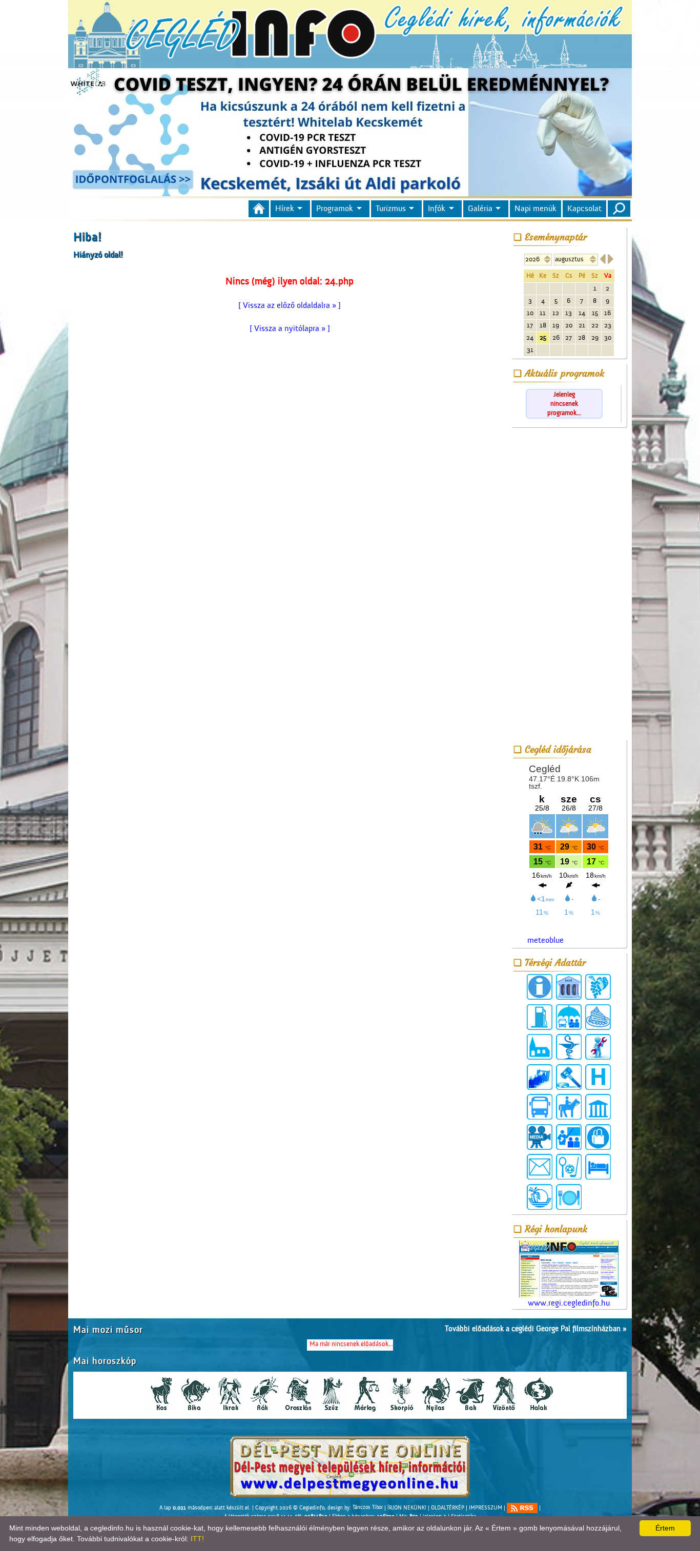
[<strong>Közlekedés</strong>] (539, 1107)
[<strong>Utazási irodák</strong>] (539, 1197)
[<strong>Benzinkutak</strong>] (539, 1017)
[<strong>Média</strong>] (539, 1137)
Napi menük (535, 208)
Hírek (284, 208)
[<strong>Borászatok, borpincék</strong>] (598, 987)
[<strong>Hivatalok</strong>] (539, 1077)
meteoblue (545, 940)
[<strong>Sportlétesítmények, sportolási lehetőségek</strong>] (569, 1167)
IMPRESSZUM (485, 1507)
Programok (334, 208)
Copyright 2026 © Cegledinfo (289, 1507)
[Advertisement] (569, 585)
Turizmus (391, 208)
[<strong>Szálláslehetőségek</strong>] (598, 1167)
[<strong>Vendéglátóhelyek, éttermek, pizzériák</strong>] (569, 1197)
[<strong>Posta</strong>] (539, 1167)
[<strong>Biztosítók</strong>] (569, 1017)
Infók (436, 208)
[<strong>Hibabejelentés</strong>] (598, 1047)
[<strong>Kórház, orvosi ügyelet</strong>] (598, 1077)
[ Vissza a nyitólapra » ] (290, 328)
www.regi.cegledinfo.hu (569, 1303)
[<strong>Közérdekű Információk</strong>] (539, 987)
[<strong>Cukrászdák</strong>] (598, 1017)
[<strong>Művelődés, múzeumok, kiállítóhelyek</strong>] (598, 1107)
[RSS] (522, 1508)
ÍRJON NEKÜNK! (406, 1507)
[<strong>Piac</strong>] (598, 1137)
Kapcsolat (584, 208)
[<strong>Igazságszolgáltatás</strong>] (569, 1077)
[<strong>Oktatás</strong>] (569, 1137)
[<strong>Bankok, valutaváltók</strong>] (569, 987)
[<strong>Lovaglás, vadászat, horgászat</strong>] (569, 1107)
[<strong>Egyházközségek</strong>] (539, 1047)
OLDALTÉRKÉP (447, 1507)
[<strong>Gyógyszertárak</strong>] (569, 1047)
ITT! (197, 1539)
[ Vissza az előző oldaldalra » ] (289, 305)
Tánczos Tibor (368, 1507)
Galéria (480, 208)
